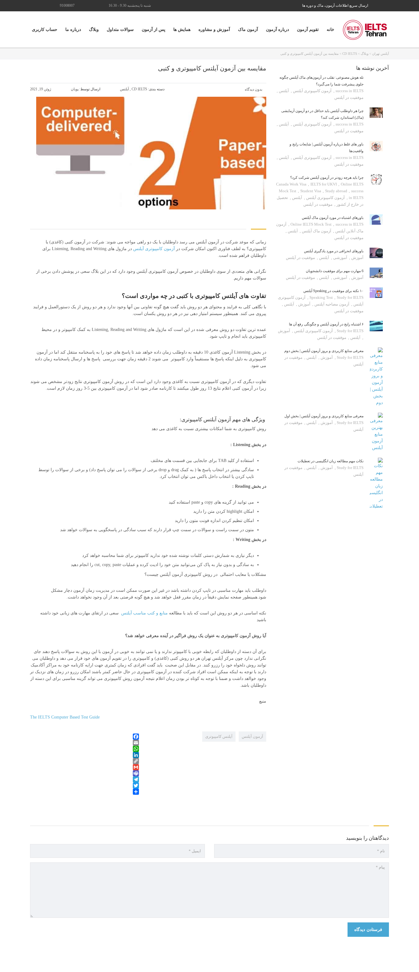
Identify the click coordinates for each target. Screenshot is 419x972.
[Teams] (84, 773)
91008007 (67, 5)
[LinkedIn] (84, 755)
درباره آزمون (277, 29)
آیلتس (283, 90)
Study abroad (336, 191)
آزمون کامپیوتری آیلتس (154, 248)
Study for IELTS (349, 330)
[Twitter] (84, 785)
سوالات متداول (120, 29)
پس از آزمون (153, 29)
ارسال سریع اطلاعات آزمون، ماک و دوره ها (335, 5)
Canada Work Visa (291, 184)
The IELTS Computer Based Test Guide (65, 717)
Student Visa (311, 191)
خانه (330, 29)
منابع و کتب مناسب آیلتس (145, 613)
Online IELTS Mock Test (311, 224)
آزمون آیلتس (252, 736)
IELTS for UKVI (324, 184)
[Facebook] (84, 737)
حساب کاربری (44, 29)
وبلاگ (94, 29)
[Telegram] (84, 779)
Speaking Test (321, 297)
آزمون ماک (248, 29)
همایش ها (181, 29)
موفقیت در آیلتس (348, 97)
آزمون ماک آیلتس (316, 231)
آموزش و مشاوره (214, 29)
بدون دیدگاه (254, 89)
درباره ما (73, 29)
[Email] (84, 743)
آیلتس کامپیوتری (219, 736)
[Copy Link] (84, 761)
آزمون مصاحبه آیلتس (331, 304)
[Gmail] (84, 767)
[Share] (84, 792)
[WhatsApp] (84, 749)
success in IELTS (349, 90)
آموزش (356, 257)
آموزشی (339, 257)
